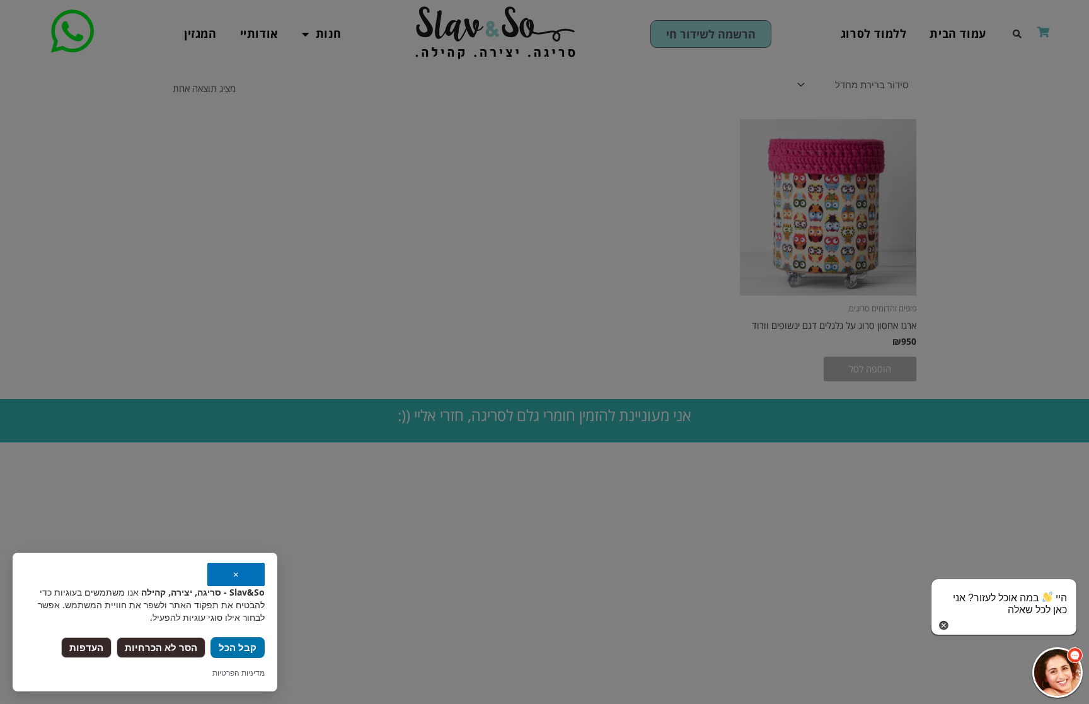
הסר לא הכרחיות (161, 647)
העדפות (86, 647)
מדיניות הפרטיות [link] (238, 672)
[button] (1057, 672)
